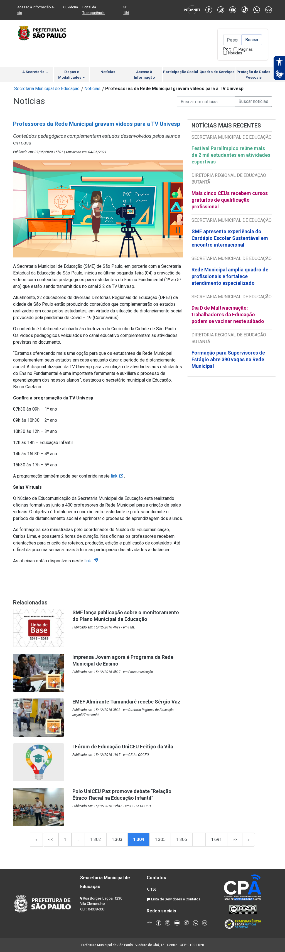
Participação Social (180, 72)
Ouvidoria (70, 7)
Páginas (246, 49)
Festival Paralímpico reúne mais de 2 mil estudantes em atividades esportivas (230, 155)
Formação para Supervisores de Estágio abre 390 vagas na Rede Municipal (228, 359)
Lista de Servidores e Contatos (175, 899)
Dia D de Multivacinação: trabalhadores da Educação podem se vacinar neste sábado (227, 314)
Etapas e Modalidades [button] (70, 74)
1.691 (216, 839)
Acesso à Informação (144, 74)
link (117, 476)
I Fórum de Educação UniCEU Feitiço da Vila (122, 746)
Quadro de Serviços (217, 72)
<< (50, 839)
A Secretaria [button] (33, 72)
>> (234, 839)
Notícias (235, 53)
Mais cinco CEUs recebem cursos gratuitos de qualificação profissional (229, 199)
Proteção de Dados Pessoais (253, 74)
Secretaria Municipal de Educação (47, 88)
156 (153, 889)
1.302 (95, 839)
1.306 (181, 839)
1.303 (117, 839)
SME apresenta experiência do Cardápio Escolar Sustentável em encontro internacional (229, 238)
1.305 (160, 839)
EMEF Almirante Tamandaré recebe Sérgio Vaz (126, 702)
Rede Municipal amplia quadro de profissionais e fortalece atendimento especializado (229, 276)
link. (91, 560)
